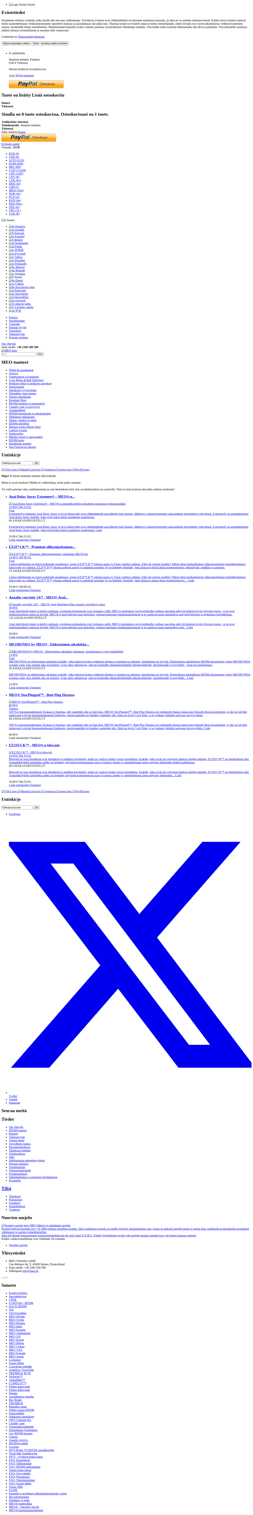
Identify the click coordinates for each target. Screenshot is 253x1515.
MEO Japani (16, 1356)
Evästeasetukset (18, 1173)
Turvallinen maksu (20, 1143)
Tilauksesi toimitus (20, 1150)
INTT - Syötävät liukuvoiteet (26, 1456)
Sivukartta (15, 1180)
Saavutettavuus (17, 1296)
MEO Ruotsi (16, 1339)
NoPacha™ (16, 1376)
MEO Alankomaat (19, 1333)
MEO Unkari (16, 1346)
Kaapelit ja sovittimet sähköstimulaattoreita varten (38, 1493)
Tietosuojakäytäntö (20, 1170)
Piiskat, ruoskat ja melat (22, 420)
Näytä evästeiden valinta (16, 43)
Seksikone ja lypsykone (22, 390)
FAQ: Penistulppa (19, 1476)
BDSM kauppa (18, 1130)
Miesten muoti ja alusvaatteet (26, 437)
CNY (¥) (14, 177)
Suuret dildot (16, 1363)
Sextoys (13, 373)
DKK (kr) (15, 183)
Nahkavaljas (16, 433)
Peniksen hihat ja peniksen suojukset (30, 383)
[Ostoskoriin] (1, 46)
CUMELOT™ (17, 1383)
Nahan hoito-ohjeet (20, 1470)
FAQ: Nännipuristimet (22, 1480)
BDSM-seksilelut (19, 423)
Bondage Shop (17, 400)
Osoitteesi (14, 1203)
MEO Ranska (17, 1323)
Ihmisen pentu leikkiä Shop (25, 427)
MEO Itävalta (17, 1316)
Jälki (11, 1157)
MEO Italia (15, 1326)
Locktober (15, 1359)
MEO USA (15, 1349)
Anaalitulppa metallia (21, 1396)
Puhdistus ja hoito (19, 1500)
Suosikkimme (17, 320)
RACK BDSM (18, 1306)
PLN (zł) (14, 197)
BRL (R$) (15, 167)
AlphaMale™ (17, 1380)
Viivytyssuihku (17, 1313)
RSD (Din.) (16, 203)
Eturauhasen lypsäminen (23, 1430)
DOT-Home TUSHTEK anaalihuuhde (31, 1450)
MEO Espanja (17, 1329)
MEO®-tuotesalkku (20, 1503)
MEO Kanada (17, 1353)
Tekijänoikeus (17, 1153)
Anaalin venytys (18, 1440)
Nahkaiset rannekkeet (21, 1416)
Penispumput (16, 386)
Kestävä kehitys (18, 1293)
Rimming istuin (18, 1406)
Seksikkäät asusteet (20, 443)
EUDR (13, 1490)
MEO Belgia (16, 1343)
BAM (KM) (16, 163)
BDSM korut (16, 440)
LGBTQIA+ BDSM (21, 1303)
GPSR (12, 1299)
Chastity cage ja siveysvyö (24, 406)
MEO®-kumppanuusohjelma (26, 1510)
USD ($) (14, 157)
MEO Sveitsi (16, 1319)
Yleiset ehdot (16, 1140)
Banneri (13, 1133)
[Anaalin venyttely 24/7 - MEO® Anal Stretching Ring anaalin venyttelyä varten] (57, 604)
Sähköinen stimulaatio (22, 416)
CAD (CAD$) (17, 170)
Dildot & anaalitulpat (21, 370)
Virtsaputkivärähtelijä (21, 1426)
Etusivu (13, 317)
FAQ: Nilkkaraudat (20, 1463)
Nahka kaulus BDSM (21, 1410)
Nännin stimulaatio (20, 396)
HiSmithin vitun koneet (22, 393)
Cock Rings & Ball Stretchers (26, 380)
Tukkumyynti (17, 334)
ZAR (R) (14, 213)
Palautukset (15, 1199)
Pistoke (13, 1393)
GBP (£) (14, 187)
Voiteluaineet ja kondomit (24, 376)
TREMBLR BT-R (20, 1373)
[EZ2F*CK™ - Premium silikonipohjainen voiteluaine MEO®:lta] (48, 554)
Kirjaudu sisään (10, 144)
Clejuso (13, 1436)
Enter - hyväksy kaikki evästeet (50, 43)
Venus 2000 (16, 1486)
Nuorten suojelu (18, 1245)
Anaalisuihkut (17, 410)
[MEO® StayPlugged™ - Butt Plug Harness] (36, 701)
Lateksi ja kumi (18, 430)
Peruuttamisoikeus (19, 1147)
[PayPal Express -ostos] (36, 87)
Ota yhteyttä (8, 343)
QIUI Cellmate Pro (20, 1420)
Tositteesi (14, 1209)
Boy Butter (15, 1400)
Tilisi (6, 1188)
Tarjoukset (15, 330)
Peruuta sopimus (18, 337)
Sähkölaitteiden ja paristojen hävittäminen (33, 1177)
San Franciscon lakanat (22, 447)
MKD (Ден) (16, 190)
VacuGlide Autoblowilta (23, 1453)
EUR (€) (14, 153)
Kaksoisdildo (16, 1413)
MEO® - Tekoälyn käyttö (24, 1507)
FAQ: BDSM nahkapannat (24, 1466)
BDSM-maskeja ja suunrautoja (27, 403)
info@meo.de (31, 1271)
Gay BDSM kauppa (20, 1433)
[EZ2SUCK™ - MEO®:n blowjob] (30, 752)
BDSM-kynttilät (18, 1443)
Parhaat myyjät (17, 327)
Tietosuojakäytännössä (31, 36)
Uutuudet (14, 324)
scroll (4, 1277)
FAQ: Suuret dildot (20, 1483)
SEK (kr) (14, 207)
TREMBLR (16, 1403)
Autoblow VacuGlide (21, 1369)
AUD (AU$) (16, 160)
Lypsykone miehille (20, 1366)
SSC (11, 1309)
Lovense (14, 1446)
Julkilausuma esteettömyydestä (27, 1160)
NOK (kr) (15, 193)
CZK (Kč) (15, 180)
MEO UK (15, 1336)
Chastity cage (17, 1423)
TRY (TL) (15, 210)
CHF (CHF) (16, 173)
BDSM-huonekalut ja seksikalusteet (30, 413)
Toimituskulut (17, 1167)
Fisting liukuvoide (19, 1386)
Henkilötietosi (17, 1206)
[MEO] (9, 350)
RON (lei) (15, 200)
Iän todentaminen (19, 1496)
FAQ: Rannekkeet (19, 1460)
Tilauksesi (15, 1196)
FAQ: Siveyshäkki (20, 1473)
